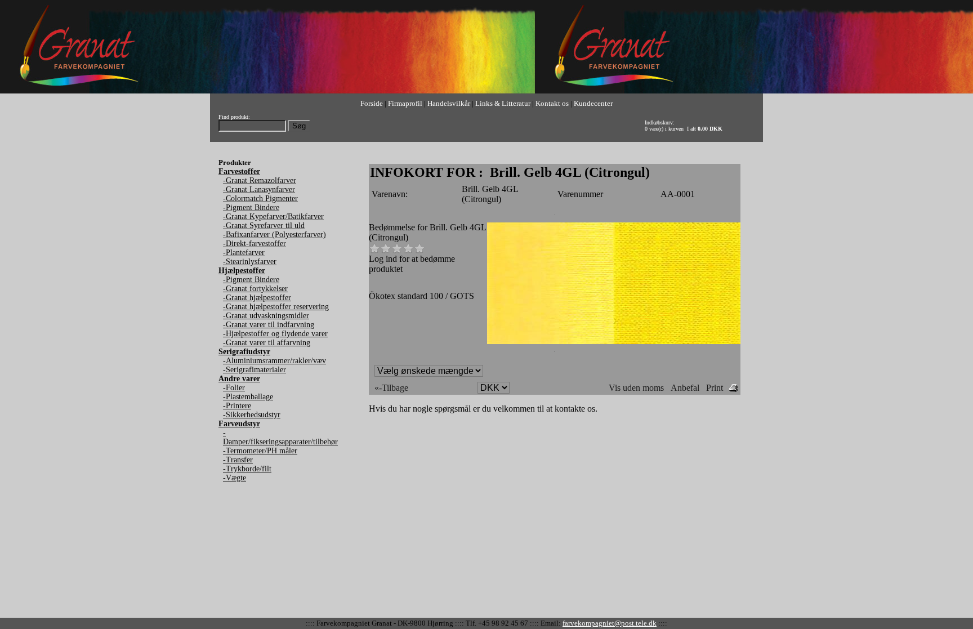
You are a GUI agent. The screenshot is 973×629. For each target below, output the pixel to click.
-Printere (237, 406)
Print (714, 387)
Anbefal (685, 387)
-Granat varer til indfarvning (268, 324)
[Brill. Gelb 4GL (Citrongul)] (613, 341)
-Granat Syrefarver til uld (264, 225)
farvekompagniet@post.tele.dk (610, 623)
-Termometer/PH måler (260, 451)
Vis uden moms (636, 387)
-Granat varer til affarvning (266, 342)
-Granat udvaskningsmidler (266, 315)
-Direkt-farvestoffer (254, 243)
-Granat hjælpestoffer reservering (276, 306)
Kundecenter (593, 103)
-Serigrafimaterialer (254, 369)
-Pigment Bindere (251, 207)
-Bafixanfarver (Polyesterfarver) (274, 234)
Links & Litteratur (502, 103)
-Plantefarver (244, 252)
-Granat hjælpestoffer (257, 297)
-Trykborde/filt (247, 469)
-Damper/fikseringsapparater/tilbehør (280, 437)
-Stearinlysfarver (249, 261)
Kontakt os (552, 103)
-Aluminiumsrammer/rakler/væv (274, 360)
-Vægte (234, 478)
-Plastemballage (248, 396)
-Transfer (238, 460)
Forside (371, 103)
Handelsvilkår (448, 103)
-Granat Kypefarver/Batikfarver (273, 216)
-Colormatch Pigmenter (260, 198)
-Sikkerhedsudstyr (251, 415)
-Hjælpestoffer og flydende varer (275, 333)
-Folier (234, 387)
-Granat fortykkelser (255, 288)
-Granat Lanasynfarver (259, 189)
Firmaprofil (405, 103)
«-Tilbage (391, 387)
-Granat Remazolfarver (259, 180)
